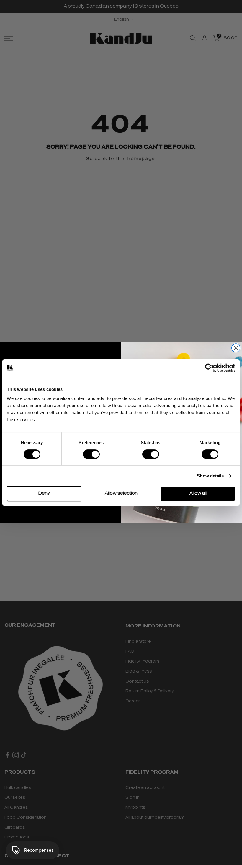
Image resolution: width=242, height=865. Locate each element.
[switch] (91, 454)
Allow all (198, 493)
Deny (44, 493)
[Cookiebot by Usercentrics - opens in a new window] (209, 367)
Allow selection (121, 493)
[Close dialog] (236, 348)
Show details (210, 475)
